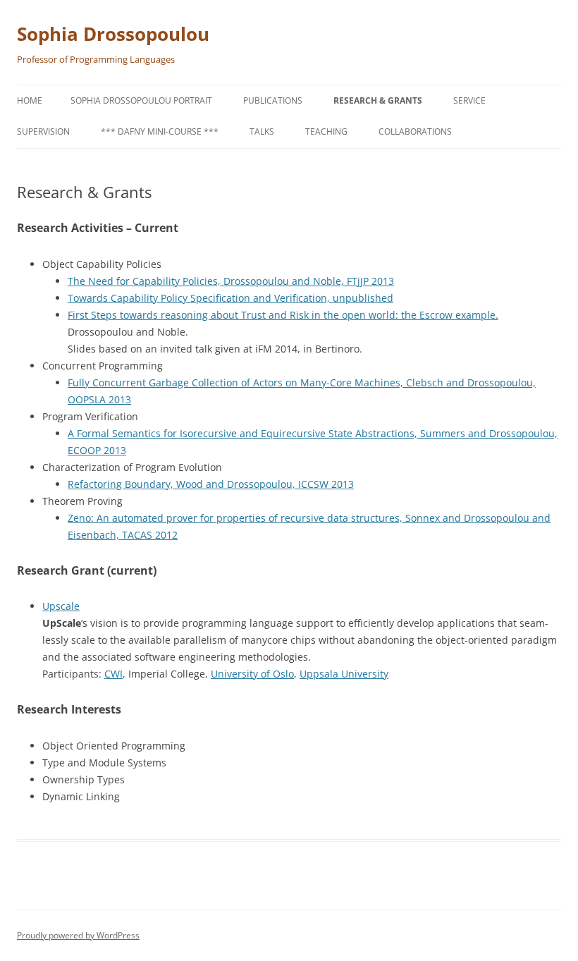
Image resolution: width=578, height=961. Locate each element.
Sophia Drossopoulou (113, 34)
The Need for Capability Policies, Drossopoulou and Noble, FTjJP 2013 (231, 281)
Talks (262, 131)
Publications (272, 100)
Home (29, 100)
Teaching (326, 131)
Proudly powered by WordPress (78, 935)
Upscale (61, 606)
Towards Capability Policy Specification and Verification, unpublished (230, 298)
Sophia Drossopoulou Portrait (141, 100)
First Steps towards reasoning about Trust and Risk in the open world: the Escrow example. (283, 315)
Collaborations (415, 131)
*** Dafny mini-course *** (160, 131)
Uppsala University (344, 673)
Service (469, 100)
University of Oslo (252, 673)
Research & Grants (377, 100)
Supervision (43, 131)
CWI (113, 673)
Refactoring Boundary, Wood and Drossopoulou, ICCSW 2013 (211, 484)
